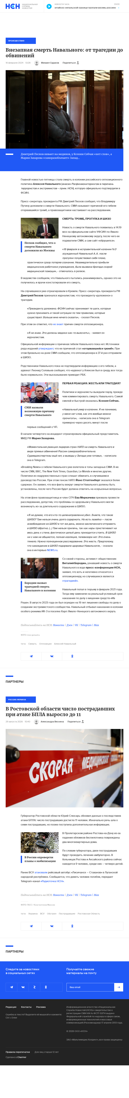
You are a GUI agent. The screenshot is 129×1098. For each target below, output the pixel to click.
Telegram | (87, 625)
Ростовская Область (89, 913)
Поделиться (69, 62)
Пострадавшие (67, 913)
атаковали (41, 872)
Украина (33, 913)
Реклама (41, 1007)
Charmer (21, 1057)
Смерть (32, 643)
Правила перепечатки (18, 1052)
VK (76, 625)
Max (96, 625)
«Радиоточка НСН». (52, 881)
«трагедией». (70, 580)
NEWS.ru (52, 550)
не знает (58, 324)
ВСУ (42, 913)
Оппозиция (45, 643)
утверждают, (46, 348)
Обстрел (51, 913)
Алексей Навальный (65, 643)
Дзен (69, 625)
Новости (58, 625)
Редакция (11, 1007)
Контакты (26, 1007)
